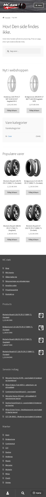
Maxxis (7, 461)
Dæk (10, 136)
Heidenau (9, 456)
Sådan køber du (11, 277)
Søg (23, 493)
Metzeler (8, 465)
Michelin (8, 469)
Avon (7, 435)
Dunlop (8, 452)
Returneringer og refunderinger (17, 281)
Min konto (7, 493)
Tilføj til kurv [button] (12, 110)
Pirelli (7, 478)
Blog (7, 268)
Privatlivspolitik (11, 290)
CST (6, 448)
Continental (10, 443)
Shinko (8, 482)
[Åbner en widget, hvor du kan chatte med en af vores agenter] (37, 493)
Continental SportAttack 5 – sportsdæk (20, 391)
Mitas (7, 474)
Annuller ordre (11, 285)
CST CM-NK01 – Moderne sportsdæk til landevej (23, 416)
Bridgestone (10, 439)
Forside (7, 18)
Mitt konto (9, 272)
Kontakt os (9, 294)
